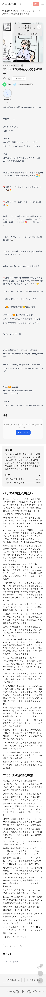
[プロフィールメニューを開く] (42, 3)
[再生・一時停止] (23, 991)
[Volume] (12, 991)
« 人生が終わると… (12, 980)
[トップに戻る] (40, 973)
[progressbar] (23, 986)
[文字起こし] (22, 65)
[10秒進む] (29, 991)
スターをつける (11, 946)
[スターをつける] (4, 78)
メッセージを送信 (25, 84)
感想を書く (24, 432)
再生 (9, 84)
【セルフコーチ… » (33, 980)
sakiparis (7, 100)
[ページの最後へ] (40, 980)
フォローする (19, 78)
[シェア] (9, 78)
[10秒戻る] (17, 991)
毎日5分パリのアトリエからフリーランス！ (21, 11)
